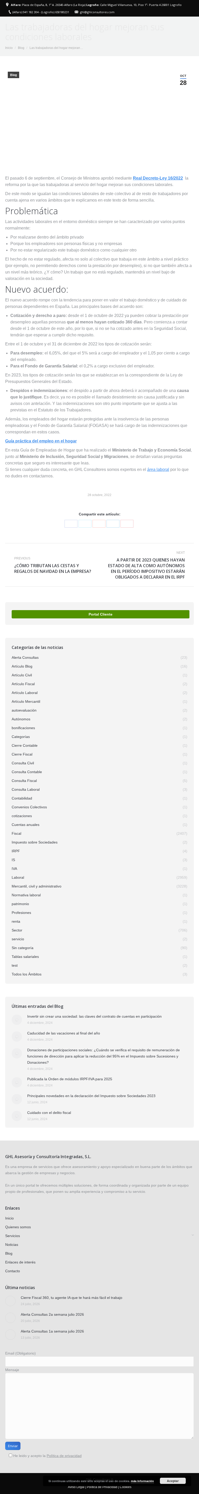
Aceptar (173, 1480)
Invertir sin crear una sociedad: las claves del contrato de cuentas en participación (94, 1016)
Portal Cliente (100, 614)
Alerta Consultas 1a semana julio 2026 (52, 1331)
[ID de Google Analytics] (99, 524)
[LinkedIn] (112, 524)
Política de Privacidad (102, 1487)
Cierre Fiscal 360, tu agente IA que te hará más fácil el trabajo (71, 1298)
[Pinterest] (126, 524)
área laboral (158, 469)
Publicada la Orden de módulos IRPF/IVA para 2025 (69, 1079)
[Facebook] (71, 524)
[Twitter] (85, 524)
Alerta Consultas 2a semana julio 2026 (52, 1314)
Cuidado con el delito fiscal (49, 1113)
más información (142, 1481)
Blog (21, 48)
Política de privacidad (64, 1456)
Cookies (125, 1487)
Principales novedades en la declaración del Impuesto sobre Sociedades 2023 (91, 1096)
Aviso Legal (76, 1487)
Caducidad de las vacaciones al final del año (63, 1033)
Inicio (9, 48)
